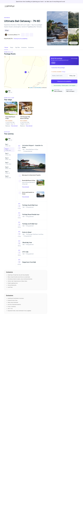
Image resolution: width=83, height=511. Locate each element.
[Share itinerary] (23, 35)
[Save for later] (27, 35)
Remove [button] (8, 126)
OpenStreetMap (37, 87)
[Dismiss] (79, 1)
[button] (13, 112)
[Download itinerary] (31, 35)
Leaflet (31, 87)
